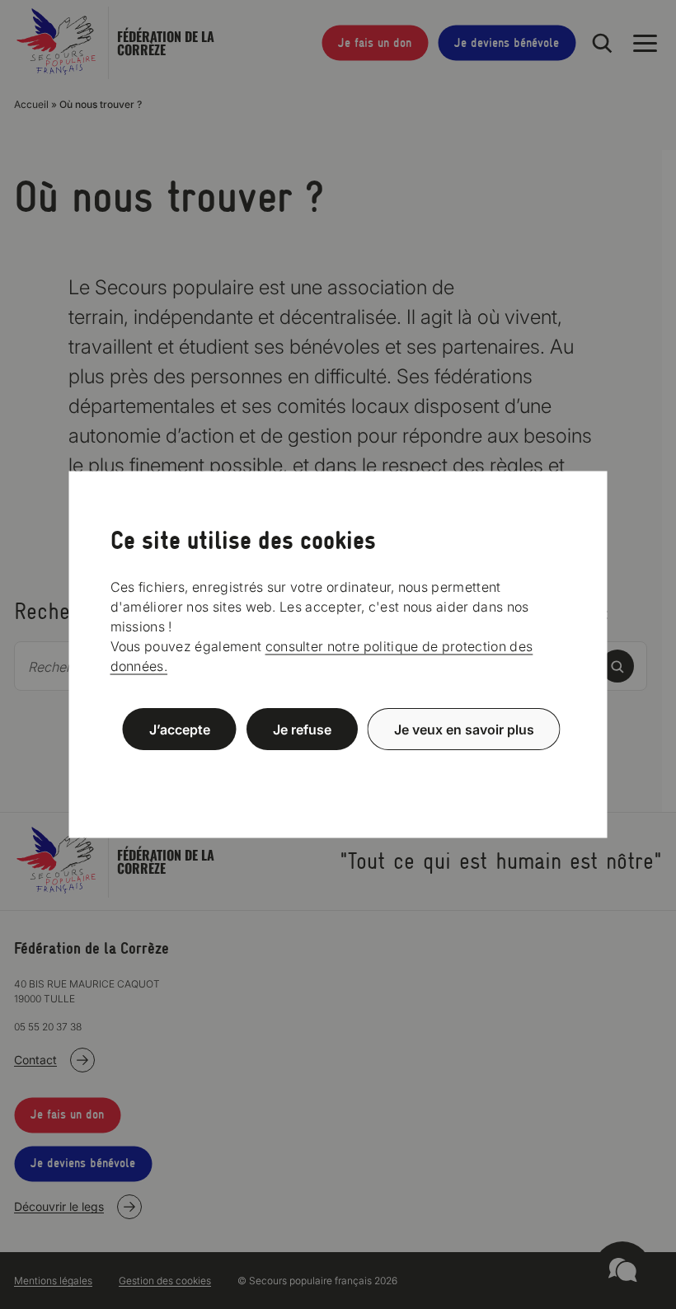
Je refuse (302, 729)
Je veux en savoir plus (464, 729)
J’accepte (179, 729)
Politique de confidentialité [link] (338, 768)
